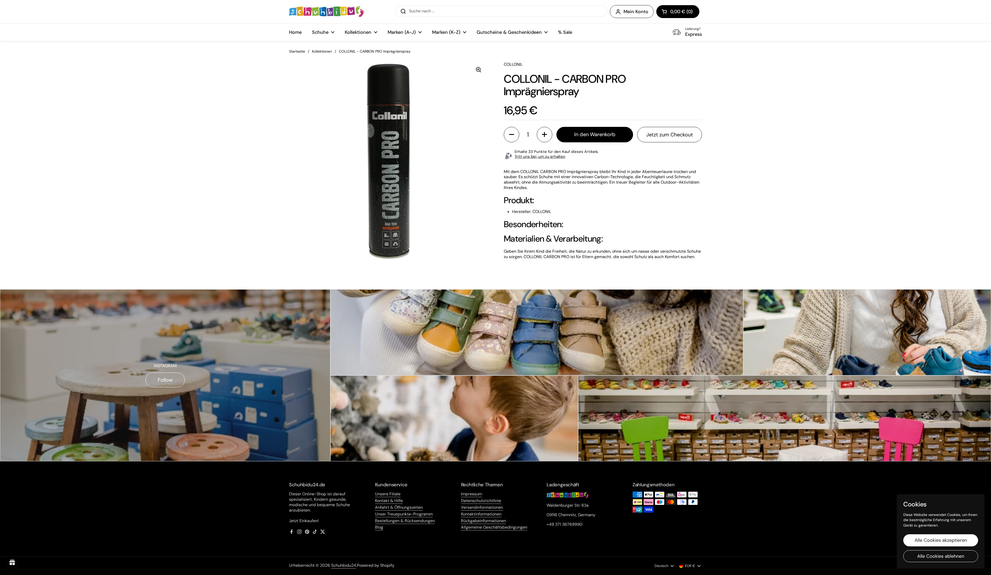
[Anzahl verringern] (511, 134)
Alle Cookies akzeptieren (941, 540)
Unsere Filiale (388, 494)
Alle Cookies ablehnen (940, 556)
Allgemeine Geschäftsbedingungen (494, 527)
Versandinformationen (482, 507)
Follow (165, 379)
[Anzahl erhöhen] (544, 134)
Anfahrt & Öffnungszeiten (399, 507)
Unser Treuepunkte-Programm (404, 514)
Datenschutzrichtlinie (481, 500)
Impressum (471, 494)
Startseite (297, 51)
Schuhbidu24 (343, 565)
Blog (379, 527)
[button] (677, 11)
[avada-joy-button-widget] (12, 562)
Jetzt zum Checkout (669, 134)
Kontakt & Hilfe (389, 500)
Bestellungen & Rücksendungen (405, 520)
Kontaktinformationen (481, 514)
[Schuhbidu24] (326, 11)
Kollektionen (322, 51)
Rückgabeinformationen (483, 520)
